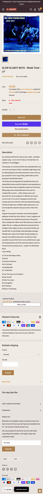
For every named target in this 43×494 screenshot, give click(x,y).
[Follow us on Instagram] (7, 469)
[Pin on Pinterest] (31, 142)
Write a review (21, 304)
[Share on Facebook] (27, 142)
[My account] (35, 9)
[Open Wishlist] (40, 491)
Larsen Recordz (7, 76)
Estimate (8, 372)
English (5, 459)
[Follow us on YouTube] (15, 469)
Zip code (4, 360)
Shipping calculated (32, 92)
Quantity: (5, 110)
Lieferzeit (11, 92)
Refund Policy (6, 382)
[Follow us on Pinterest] (11, 469)
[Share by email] (39, 142)
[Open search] (31, 9)
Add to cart (21, 117)
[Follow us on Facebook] (3, 469)
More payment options (21, 129)
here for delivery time (26, 89)
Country (4, 350)
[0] (39, 9)
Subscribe (8, 449)
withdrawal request (21, 489)
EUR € (15, 459)
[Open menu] (3, 9)
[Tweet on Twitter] (35, 142)
